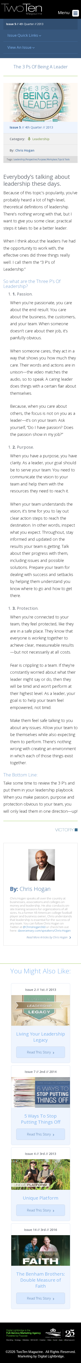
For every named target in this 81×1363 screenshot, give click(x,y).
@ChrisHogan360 (34, 927)
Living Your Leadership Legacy (40, 1037)
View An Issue (19, 47)
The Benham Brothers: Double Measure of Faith (40, 1280)
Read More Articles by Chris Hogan (47, 937)
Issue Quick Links (23, 35)
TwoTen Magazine (29, 1352)
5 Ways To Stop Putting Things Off (40, 1119)
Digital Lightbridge (51, 1356)
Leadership (41, 139)
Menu (64, 12)
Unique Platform (40, 1198)
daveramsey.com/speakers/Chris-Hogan (44, 930)
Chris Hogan (24, 150)
